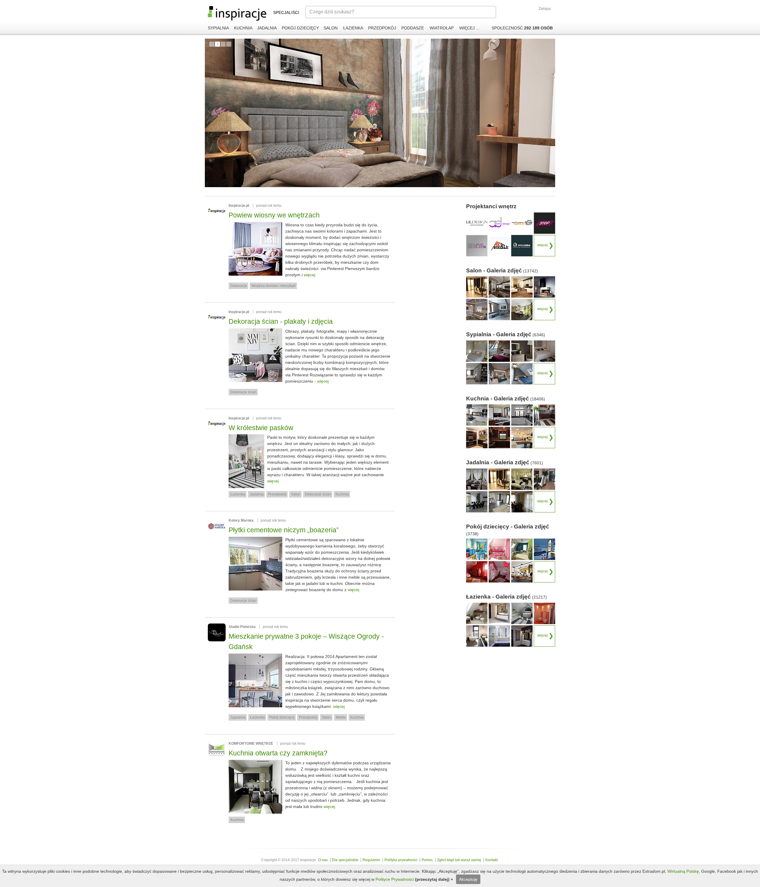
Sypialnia (238, 717)
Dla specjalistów (345, 860)
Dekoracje (238, 286)
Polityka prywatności (400, 860)
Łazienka (237, 494)
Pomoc (427, 860)
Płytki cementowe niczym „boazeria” (284, 530)
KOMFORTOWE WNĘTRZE (251, 743)
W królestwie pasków (261, 428)
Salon (295, 494)
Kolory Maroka (241, 520)
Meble (341, 717)
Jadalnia (257, 494)
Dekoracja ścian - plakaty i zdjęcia (281, 321)
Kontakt (491, 860)
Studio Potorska (242, 627)
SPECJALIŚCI (286, 12)
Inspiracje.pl (239, 205)
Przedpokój (277, 494)
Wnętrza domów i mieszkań (273, 286)
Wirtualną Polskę (683, 871)
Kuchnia (342, 494)
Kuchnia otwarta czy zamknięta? (278, 753)
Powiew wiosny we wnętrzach (274, 215)
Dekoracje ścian (243, 392)
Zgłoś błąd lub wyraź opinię (459, 860)
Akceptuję (468, 879)
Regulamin (371, 860)
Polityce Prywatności (395, 879)
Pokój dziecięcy (281, 717)
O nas (323, 860)
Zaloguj (545, 9)
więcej (309, 274)
